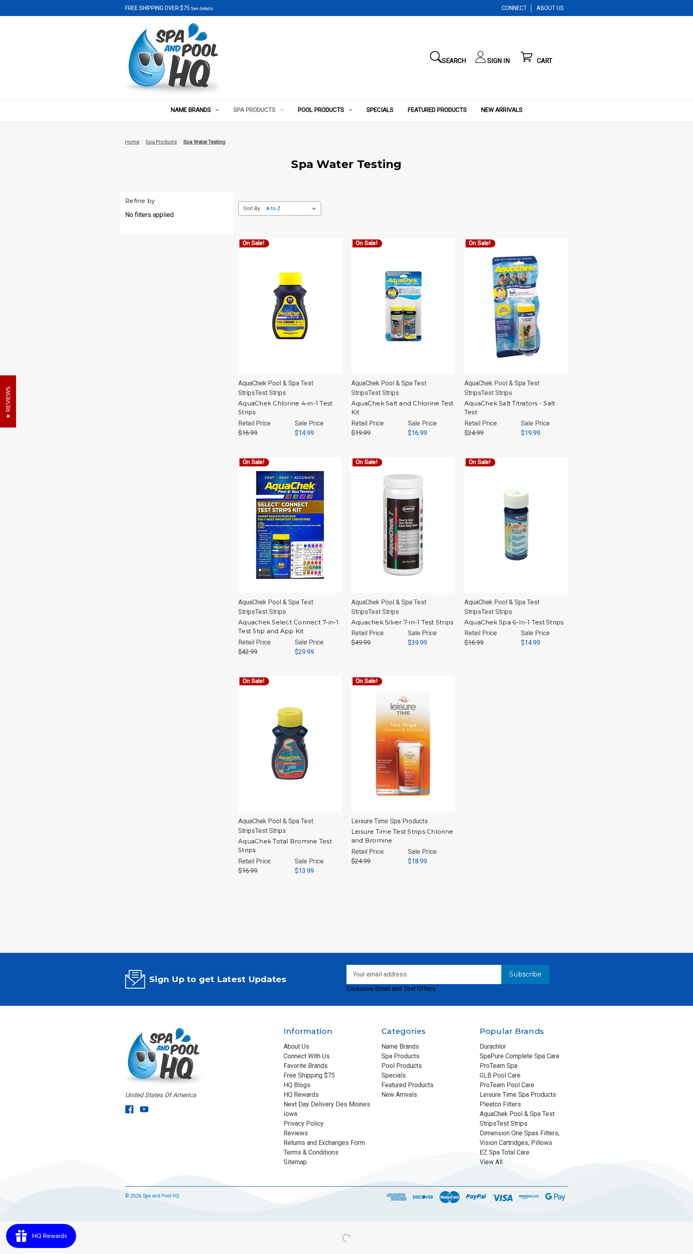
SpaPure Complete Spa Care (519, 1056)
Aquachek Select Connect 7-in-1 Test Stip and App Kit (288, 626)
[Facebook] (129, 1109)
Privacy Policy (304, 1123)
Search (454, 61)
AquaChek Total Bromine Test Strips (285, 845)
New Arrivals (502, 109)
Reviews (296, 1133)
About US (550, 8)
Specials (380, 109)
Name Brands (191, 109)
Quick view (288, 290)
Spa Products (254, 109)
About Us (296, 1046)
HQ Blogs (297, 1085)
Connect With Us (307, 1056)
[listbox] (293, 208)
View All (491, 1162)
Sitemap (295, 1162)
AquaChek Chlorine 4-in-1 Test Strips (285, 407)
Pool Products (321, 109)
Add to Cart (290, 322)
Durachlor (493, 1046)
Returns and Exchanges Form (324, 1143)
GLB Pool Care (500, 1075)
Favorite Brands (306, 1066)
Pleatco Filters (500, 1104)
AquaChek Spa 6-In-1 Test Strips (514, 622)
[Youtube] (144, 1109)
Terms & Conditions (311, 1152)
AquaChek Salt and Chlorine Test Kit (402, 407)
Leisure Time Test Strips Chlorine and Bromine (402, 836)
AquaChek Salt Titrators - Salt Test (509, 407)
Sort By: (252, 208)
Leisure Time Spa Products (518, 1094)
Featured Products (437, 109)
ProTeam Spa (498, 1066)
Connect (514, 8)
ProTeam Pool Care (507, 1085)
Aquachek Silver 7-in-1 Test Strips (402, 622)
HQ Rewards (301, 1094)
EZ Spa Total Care (504, 1152)
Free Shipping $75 (309, 1075)
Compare (287, 306)
